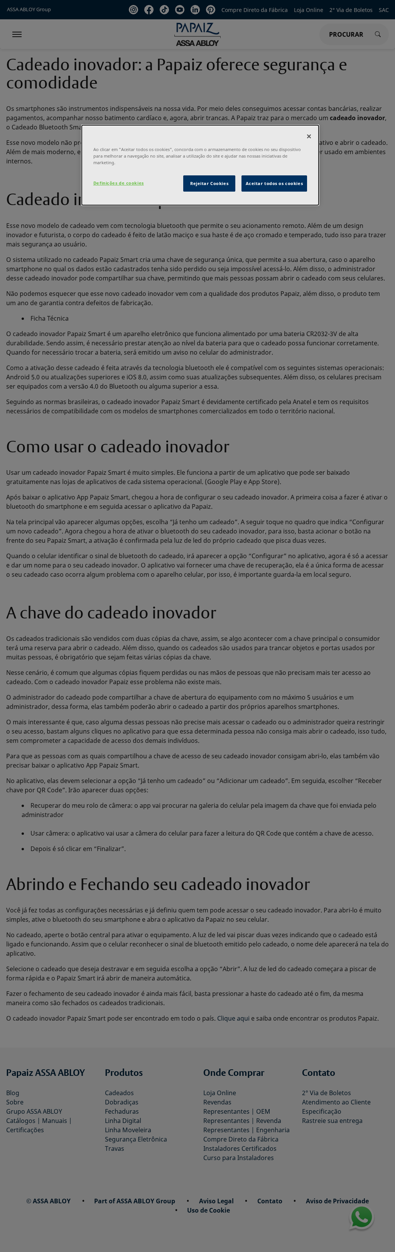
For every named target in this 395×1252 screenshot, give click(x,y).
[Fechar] (309, 136)
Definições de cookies (118, 183)
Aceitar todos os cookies (274, 183)
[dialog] (200, 165)
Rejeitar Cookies (209, 183)
